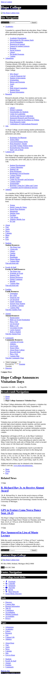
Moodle (12, 255)
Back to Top (5, 671)
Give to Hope (10, 655)
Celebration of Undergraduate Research (24, 124)
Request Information (17, 92)
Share (7, 469)
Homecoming (14, 318)
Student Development (17, 165)
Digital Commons (16, 110)
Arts (6, 126)
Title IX (8, 608)
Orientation (14, 293)
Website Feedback (11, 614)
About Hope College (17, 350)
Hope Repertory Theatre (18, 144)
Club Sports (14, 217)
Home (7, 396)
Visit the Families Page (13, 310)
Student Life (14, 169)
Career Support (15, 330)
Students (8, 243)
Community (9, 338)
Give (7, 239)
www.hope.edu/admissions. (23, 465)
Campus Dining (15, 175)
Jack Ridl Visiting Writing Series (21, 146)
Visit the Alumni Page (13, 334)
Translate (22, 364)
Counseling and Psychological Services (24, 187)
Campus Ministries (16, 167)
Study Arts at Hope (16, 150)
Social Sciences (15, 50)
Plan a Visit (14, 322)
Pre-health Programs (17, 54)
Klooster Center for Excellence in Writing (24, 120)
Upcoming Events (16, 328)
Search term (5, 22)
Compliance (9, 610)
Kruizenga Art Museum (18, 138)
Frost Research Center (17, 122)
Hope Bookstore (15, 171)
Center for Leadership (17, 114)
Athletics (8, 190)
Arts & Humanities (16, 42)
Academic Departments (18, 38)
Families (8, 289)
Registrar (13, 48)
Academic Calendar (17, 306)
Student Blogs (15, 90)
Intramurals (14, 211)
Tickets (12, 205)
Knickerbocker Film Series (19, 148)
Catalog (12, 56)
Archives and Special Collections (21, 116)
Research (8, 94)
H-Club (12, 221)
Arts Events (14, 346)
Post (6, 473)
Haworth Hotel (15, 352)
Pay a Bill (13, 295)
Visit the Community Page (14, 358)
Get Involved (14, 299)
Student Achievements (18, 78)
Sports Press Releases (17, 209)
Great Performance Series (19, 142)
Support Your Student (17, 304)
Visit (11, 86)
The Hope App (15, 247)
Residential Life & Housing (19, 173)
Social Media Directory (13, 594)
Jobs (6, 237)
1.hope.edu (14, 249)
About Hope (9, 643)
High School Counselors (18, 88)
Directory (8, 368)
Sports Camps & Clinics (18, 207)
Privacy (8, 618)
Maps (7, 235)
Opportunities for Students (19, 112)
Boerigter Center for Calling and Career (24, 185)
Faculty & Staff (10, 267)
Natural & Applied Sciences (19, 46)
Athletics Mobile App (17, 219)
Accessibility (9, 616)
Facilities (13, 215)
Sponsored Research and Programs (22, 118)
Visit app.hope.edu (12, 263)
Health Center (15, 177)
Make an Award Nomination (20, 320)
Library (12, 52)
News (7, 231)
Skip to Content (6, 2)
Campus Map (14, 261)
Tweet (7, 471)
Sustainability (14, 183)
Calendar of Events (16, 342)
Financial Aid (14, 297)
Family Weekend (16, 302)
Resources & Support (17, 44)
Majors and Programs (17, 82)
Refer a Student (15, 332)
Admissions (9, 58)
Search (34, 22)
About (7, 225)
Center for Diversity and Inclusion (22, 179)
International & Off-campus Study (22, 40)
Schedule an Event (16, 273)
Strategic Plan (15, 275)
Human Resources (16, 277)
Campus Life (10, 152)
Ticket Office (14, 140)
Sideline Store (15, 213)
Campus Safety (15, 181)
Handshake (14, 257)
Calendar (8, 233)
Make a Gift (14, 326)
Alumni (8, 314)
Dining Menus (15, 259)
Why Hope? (14, 74)
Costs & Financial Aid (17, 76)
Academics (9, 26)
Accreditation (10, 612)
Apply (12, 84)
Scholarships (14, 80)
